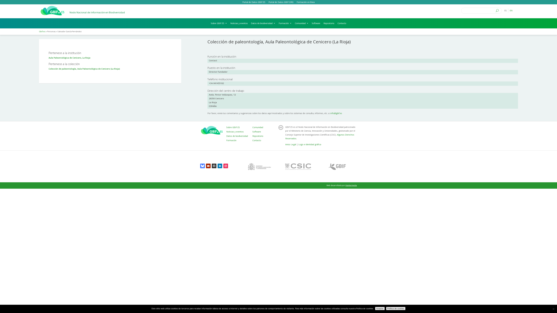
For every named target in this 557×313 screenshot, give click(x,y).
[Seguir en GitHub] (214, 166)
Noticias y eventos (239, 23)
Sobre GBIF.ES (217, 23)
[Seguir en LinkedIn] (220, 166)
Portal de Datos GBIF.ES (253, 2)
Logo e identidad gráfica (309, 144)
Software (316, 23)
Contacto (342, 23)
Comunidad (300, 23)
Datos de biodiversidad (262, 23)
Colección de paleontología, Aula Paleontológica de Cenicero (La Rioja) (84, 68)
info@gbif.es (336, 113)
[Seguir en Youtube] (208, 166)
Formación (284, 23)
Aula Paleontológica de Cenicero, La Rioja (69, 57)
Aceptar (380, 308)
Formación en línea (306, 2)
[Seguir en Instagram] (225, 166)
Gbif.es (42, 31)
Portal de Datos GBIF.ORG (280, 2)
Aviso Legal (290, 144)
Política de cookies (395, 308)
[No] (553, 308)
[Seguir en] (202, 166)
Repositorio (328, 23)
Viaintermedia (351, 185)
